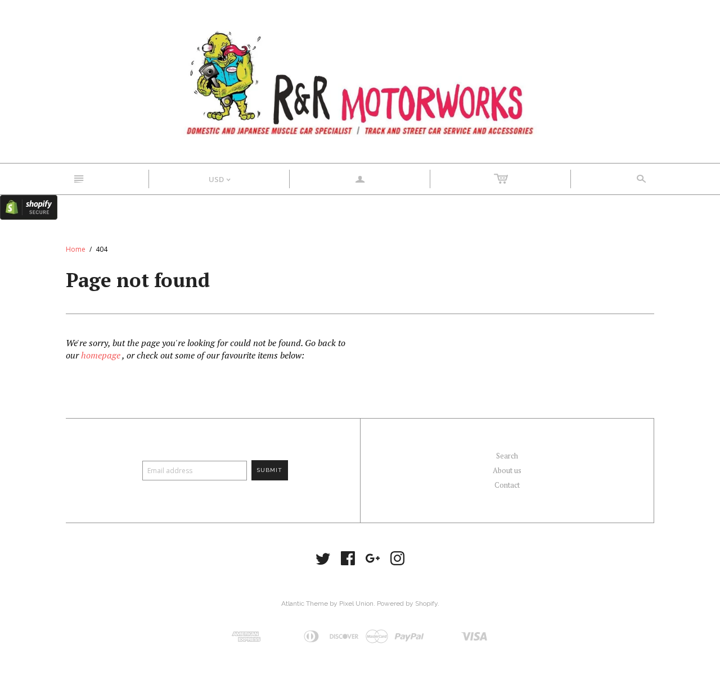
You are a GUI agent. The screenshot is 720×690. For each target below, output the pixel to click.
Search (507, 456)
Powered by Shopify (407, 603)
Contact (507, 485)
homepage (100, 355)
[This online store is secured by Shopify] (28, 206)
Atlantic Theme (304, 603)
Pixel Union (356, 603)
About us (507, 470)
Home (76, 249)
